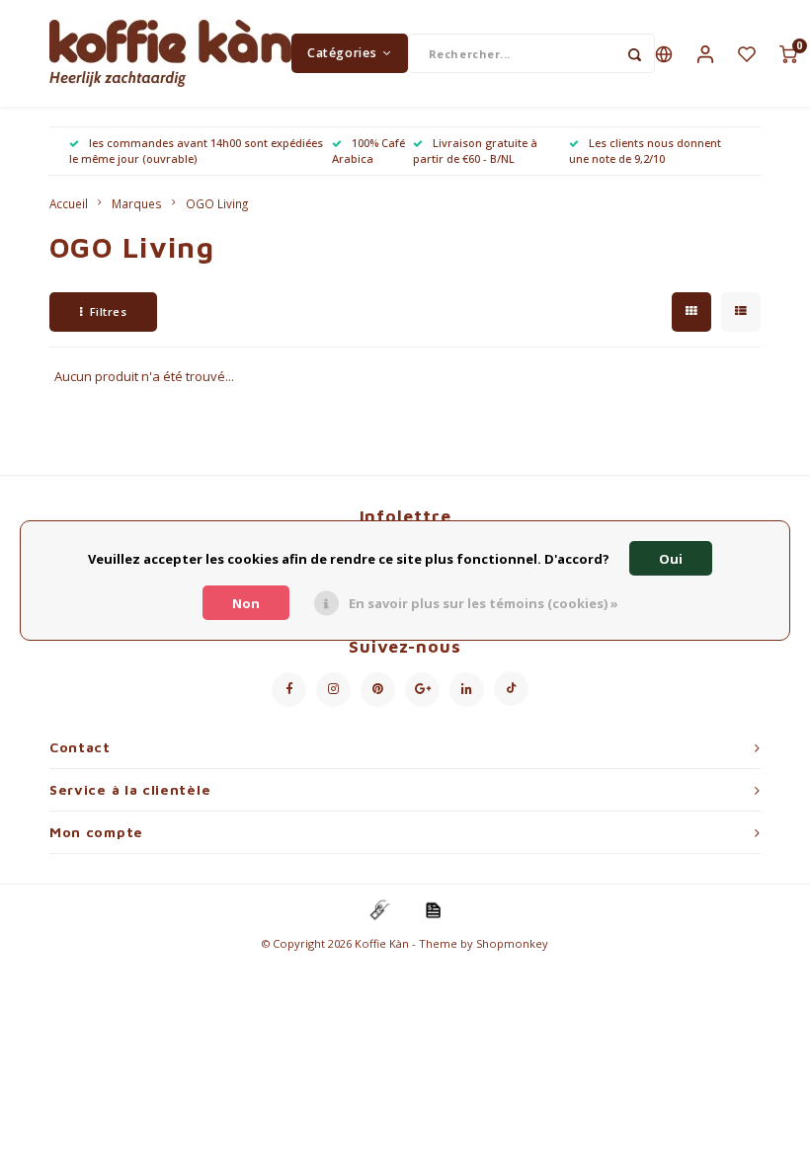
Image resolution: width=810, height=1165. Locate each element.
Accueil (68, 203)
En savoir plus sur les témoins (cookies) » (483, 603)
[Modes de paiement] (378, 908)
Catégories (341, 52)
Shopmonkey (512, 943)
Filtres (108, 311)
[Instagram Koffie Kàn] (333, 689)
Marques (137, 203)
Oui (671, 559)
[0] (788, 53)
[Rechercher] (635, 53)
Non (246, 603)
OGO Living (217, 203)
